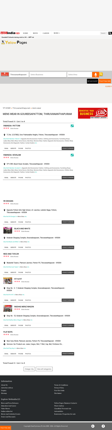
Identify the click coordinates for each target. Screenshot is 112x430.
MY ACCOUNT (93, 81)
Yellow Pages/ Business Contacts (65, 403)
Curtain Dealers (30, 143)
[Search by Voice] (95, 74)
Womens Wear (38, 141)
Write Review (14, 128)
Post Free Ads (104, 81)
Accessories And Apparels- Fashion (14, 143)
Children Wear (69, 141)
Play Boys (7, 332)
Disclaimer (58, 393)
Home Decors (22, 141)
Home (25, 33)
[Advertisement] (56, 15)
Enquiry (3, 390)
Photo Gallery (59, 406)
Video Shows (5, 408)
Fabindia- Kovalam (12, 155)
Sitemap (4, 393)
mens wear (36, 108)
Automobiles (58, 411)
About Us (4, 385)
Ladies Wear (7, 141)
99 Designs (8, 201)
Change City (29, 369)
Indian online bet (7, 411)
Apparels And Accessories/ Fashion (32, 139)
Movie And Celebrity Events (10, 414)
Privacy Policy (59, 388)
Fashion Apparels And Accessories (53, 141)
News (35, 33)
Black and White (22, 228)
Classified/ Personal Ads (62, 408)
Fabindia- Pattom (11, 125)
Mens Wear (14, 141)
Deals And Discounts (8, 417)
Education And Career (8, 406)
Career (46, 33)
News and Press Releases (9, 403)
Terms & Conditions (61, 385)
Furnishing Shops (64, 139)
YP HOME (7, 108)
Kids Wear (30, 141)
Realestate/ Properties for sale (65, 414)
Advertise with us (7, 388)
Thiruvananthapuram (21, 108)
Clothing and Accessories (51, 139)
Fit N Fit (18, 279)
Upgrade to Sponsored (68, 148)
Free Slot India (59, 390)
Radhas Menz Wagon (24, 306)
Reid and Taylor (11, 254)
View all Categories (44, 369)
